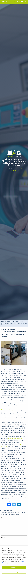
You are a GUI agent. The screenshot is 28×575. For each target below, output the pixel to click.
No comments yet (14, 170)
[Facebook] (9, 504)
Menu (1, 1)
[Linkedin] (19, 504)
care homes (8, 321)
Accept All (14, 567)
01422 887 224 (22, 2)
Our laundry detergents (8, 410)
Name (3, 537)
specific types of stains (15, 438)
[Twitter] (14, 504)
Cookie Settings (14, 572)
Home (2, 321)
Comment (4, 518)
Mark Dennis (22, 169)
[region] (14, 560)
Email (3, 544)
